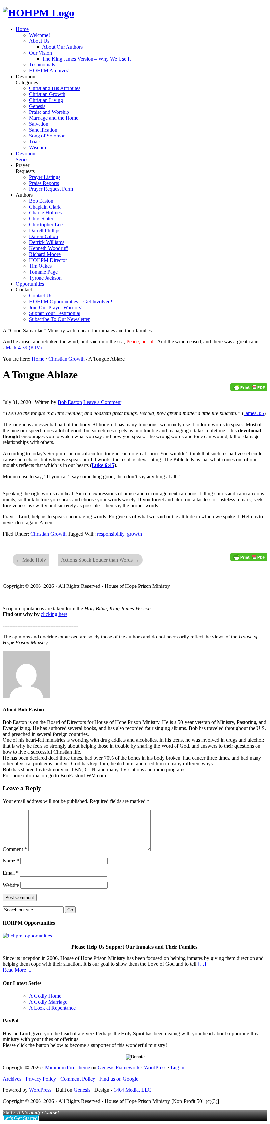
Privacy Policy (41, 1079)
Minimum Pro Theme (67, 1067)
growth (134, 534)
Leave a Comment (102, 402)
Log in (177, 1067)
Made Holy (31, 559)
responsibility (110, 534)
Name (11, 860)
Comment (15, 849)
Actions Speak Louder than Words (100, 559)
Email (11, 873)
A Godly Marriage (48, 1002)
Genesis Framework (119, 1067)
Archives (12, 1079)
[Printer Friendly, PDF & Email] (248, 389)
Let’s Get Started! (21, 1118)
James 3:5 (254, 413)
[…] (202, 964)
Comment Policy (77, 1079)
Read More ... (17, 970)
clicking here (54, 614)
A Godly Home (45, 996)
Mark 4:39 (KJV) (24, 347)
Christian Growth (48, 534)
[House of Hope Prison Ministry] (38, 13)
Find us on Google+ (120, 1079)
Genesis (82, 1090)
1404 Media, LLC (132, 1090)
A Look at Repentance (52, 1008)
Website (11, 885)
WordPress (155, 1067)
